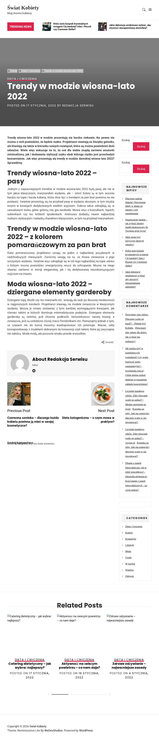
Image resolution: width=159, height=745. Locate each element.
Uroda (128, 557)
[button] (49, 695)
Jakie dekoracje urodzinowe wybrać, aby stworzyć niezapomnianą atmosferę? (135, 279)
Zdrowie (129, 576)
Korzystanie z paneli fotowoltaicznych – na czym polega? (136, 485)
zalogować (23, 443)
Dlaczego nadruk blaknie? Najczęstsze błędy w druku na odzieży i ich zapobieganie (135, 206)
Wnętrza (129, 570)
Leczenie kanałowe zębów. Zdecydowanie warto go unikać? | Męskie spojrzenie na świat (136, 400)
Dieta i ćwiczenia (133, 526)
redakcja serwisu (78, 105)
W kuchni (130, 563)
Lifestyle (129, 545)
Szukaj (126, 140)
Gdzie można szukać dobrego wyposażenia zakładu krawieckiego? (136, 379)
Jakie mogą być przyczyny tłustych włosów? (134, 241)
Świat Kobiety (23, 8)
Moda (128, 551)
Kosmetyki (130, 539)
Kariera (129, 532)
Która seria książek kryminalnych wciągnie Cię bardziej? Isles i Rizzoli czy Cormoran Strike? (136, 258)
